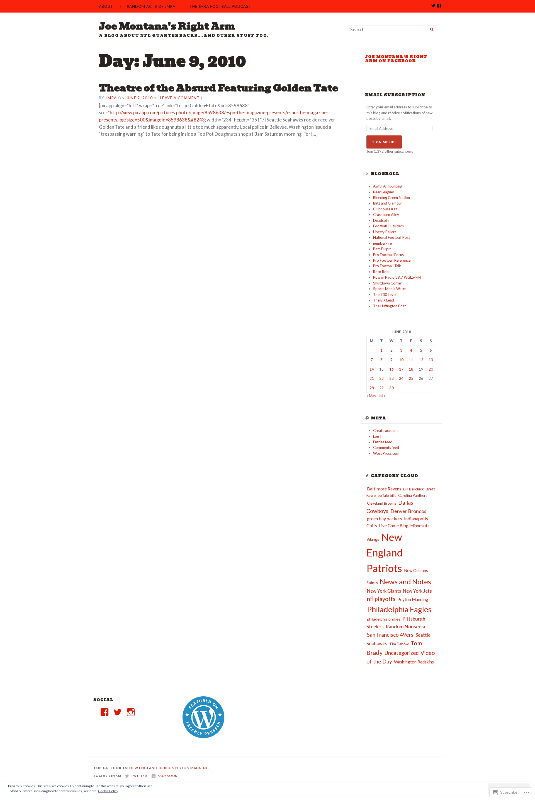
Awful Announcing (387, 186)
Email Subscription (395, 95)
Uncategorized (402, 653)
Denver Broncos (408, 511)
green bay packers (384, 518)
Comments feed (386, 447)
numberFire (382, 243)
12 (421, 360)
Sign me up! (384, 142)
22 (381, 378)
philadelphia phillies (383, 619)
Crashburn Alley (386, 214)
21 (371, 378)
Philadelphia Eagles (399, 609)
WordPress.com (386, 453)
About (106, 6)
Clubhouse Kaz (385, 209)
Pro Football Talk (387, 266)
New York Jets (417, 591)
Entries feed (382, 442)
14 (371, 369)
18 (411, 369)
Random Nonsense (406, 626)
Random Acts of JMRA (151, 6)
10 (401, 360)
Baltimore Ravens (384, 488)
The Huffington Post (389, 306)
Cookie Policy (108, 791)
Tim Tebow (398, 644)
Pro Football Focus (388, 254)
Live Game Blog (393, 525)
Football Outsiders (388, 226)
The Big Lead (383, 300)
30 (391, 388)
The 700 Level (384, 294)
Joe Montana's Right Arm (167, 26)
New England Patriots (384, 553)
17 (401, 369)
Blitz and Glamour (387, 203)
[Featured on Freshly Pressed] (203, 737)
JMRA (111, 98)
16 (391, 369)
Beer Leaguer (383, 192)
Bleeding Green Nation (391, 197)
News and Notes (405, 581)
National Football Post (391, 237)
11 (411, 360)
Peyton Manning (412, 599)
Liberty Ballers (384, 232)
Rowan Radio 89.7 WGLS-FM (397, 277)
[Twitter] (117, 712)
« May (371, 395)
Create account (385, 430)
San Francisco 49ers (390, 634)
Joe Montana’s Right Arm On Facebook (396, 59)
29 (381, 388)
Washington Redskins (414, 661)
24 (401, 378)
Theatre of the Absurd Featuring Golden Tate (218, 88)
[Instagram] (130, 712)
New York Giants (384, 591)
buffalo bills (387, 495)
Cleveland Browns (381, 503)
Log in (378, 436)
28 (371, 388)
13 (431, 360)
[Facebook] (104, 712)
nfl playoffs (381, 598)
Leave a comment (180, 98)
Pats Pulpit (382, 249)
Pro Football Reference (391, 260)
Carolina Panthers (412, 495)
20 (431, 369)
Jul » (382, 395)
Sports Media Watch (390, 288)
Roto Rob (381, 271)
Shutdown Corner (387, 283)
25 (411, 378)
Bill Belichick (413, 489)
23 (391, 378)
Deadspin (381, 220)
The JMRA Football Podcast (220, 6)
